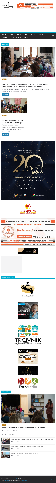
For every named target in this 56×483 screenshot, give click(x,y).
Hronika (19, 34)
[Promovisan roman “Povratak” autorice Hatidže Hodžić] (28, 408)
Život (24, 37)
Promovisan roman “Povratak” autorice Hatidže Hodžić (23, 427)
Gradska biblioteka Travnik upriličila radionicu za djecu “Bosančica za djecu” (13, 122)
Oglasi (18, 37)
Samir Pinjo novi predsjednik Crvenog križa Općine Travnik (24, 453)
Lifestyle (41, 34)
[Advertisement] (28, 22)
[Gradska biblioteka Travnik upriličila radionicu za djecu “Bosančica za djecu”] (14, 105)
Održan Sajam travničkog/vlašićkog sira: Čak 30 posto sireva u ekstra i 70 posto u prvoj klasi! (32, 439)
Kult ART (33, 34)
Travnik (4, 34)
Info (26, 34)
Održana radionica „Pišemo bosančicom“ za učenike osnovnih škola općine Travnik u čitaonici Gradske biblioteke (26, 85)
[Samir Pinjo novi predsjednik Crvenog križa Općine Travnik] (5, 455)
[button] (7, 34)
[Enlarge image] (53, 143)
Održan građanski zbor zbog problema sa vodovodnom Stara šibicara (27, 446)
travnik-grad (14, 81)
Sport (12, 37)
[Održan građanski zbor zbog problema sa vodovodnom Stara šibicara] (5, 448)
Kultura (4, 79)
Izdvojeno (4, 37)
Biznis (11, 34)
